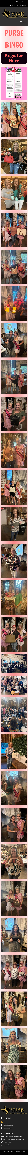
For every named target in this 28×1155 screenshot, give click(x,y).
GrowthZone (18, 1153)
